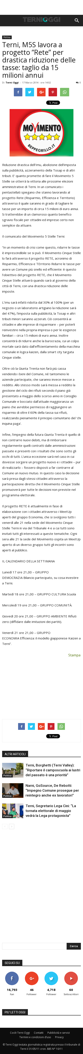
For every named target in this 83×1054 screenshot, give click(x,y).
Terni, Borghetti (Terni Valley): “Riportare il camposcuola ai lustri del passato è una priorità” (53, 770)
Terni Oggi (12, 82)
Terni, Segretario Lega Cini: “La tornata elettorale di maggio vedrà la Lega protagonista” (51, 811)
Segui (31, 973)
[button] (77, 20)
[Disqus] (41, 889)
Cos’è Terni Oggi (20, 1033)
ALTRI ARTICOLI (15, 754)
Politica (6, 37)
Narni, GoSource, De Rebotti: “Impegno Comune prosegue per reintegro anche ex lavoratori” (52, 790)
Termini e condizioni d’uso (35, 1037)
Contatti (38, 1033)
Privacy (59, 1037)
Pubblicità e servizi (58, 1033)
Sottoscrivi (71, 973)
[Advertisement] (41, 7)
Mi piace (12, 973)
